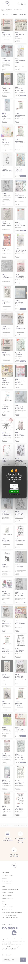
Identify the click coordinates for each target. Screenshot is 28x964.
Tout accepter (14, 491)
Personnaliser (14, 488)
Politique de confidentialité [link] (14, 494)
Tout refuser (14, 485)
